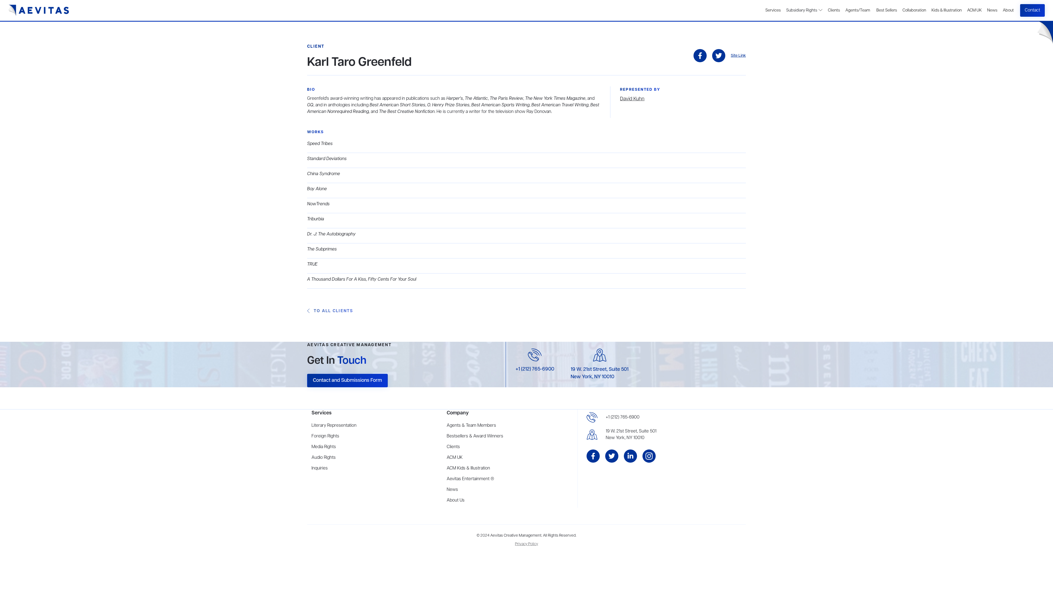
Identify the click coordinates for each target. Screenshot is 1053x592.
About (1008, 10)
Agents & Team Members (471, 426)
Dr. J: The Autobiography (331, 234)
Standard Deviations (327, 159)
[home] (38, 10)
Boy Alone (317, 189)
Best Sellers (886, 10)
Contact (1032, 10)
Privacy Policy (526, 544)
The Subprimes (322, 249)
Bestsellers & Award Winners (475, 436)
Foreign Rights (325, 436)
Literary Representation (334, 426)
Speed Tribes (320, 144)
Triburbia (315, 219)
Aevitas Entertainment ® (470, 479)
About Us (456, 500)
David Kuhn (632, 99)
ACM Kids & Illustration (468, 468)
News (992, 10)
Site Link (738, 55)
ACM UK (974, 10)
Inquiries (320, 468)
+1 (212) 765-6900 (535, 369)
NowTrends (318, 204)
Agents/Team (857, 10)
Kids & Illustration (947, 10)
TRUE (312, 264)
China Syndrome (323, 174)
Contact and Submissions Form (347, 380)
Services (773, 10)
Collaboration (914, 10)
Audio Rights (324, 458)
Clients (834, 10)
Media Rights (324, 447)
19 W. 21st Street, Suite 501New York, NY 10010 (631, 434)
